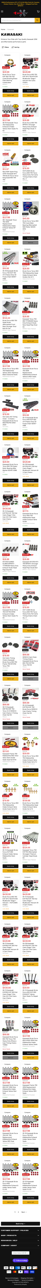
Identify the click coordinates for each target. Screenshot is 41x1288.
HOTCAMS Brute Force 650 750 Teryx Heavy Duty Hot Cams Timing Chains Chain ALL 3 (30, 175)
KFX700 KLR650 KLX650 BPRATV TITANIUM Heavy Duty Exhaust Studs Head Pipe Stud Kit (10, 566)
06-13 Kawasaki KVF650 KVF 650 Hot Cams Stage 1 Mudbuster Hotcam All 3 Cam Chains (10, 947)
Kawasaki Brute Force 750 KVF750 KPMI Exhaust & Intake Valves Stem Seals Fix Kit (10, 614)
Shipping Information (27, 1278)
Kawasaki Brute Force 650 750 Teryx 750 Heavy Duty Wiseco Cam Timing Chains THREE (10, 1041)
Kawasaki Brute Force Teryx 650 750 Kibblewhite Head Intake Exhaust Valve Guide (30, 518)
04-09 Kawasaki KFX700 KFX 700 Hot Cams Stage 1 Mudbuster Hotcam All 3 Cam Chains (30, 468)
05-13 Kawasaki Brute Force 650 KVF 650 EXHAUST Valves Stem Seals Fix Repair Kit (30, 994)
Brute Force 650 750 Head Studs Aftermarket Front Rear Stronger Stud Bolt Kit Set (10, 324)
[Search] (37, 20)
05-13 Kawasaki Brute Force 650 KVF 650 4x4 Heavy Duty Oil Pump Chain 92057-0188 (30, 422)
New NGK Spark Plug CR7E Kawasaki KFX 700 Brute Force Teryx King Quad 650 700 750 (10, 176)
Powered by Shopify (20, 1284)
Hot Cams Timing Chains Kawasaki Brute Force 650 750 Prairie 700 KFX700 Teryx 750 (10, 662)
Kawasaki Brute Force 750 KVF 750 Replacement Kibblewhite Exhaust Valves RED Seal (10, 1137)
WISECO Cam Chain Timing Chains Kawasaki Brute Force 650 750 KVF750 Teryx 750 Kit (30, 661)
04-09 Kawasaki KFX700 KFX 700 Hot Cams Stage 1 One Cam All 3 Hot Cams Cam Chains (30, 947)
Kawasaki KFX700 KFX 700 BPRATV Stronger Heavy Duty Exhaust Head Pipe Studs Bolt (30, 565)
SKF (4, 472)
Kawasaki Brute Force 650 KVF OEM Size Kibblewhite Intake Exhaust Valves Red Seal (10, 1089)
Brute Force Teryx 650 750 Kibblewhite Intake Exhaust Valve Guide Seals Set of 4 (10, 806)
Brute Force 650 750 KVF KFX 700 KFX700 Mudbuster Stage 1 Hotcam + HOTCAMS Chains (10, 901)
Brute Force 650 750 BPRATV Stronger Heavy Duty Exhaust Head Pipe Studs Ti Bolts (30, 127)
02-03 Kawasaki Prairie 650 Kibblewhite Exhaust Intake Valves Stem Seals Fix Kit (30, 1185)
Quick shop (10, 91)
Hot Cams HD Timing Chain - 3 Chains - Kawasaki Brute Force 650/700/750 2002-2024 (10, 421)
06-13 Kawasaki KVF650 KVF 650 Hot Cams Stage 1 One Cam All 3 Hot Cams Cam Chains (10, 994)
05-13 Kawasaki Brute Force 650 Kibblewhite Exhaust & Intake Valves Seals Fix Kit (10, 1185)
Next (23, 1212)
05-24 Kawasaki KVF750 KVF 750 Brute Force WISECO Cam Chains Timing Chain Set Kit (30, 709)
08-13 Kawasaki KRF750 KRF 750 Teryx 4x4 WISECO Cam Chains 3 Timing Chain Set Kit (10, 711)
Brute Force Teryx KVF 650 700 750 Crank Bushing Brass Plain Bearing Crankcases (10, 78)
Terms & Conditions (27, 1280)
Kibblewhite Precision (9, 132)
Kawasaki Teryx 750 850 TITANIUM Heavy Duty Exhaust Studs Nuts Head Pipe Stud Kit (30, 323)
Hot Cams (25, 84)
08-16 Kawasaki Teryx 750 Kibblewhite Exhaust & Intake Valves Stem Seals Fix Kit (10, 127)
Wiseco (25, 667)
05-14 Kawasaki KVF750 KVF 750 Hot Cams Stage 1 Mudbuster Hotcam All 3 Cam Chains (30, 901)
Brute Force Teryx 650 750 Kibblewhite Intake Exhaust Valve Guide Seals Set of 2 (30, 759)
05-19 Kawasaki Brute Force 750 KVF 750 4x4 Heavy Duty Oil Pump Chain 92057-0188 (10, 275)
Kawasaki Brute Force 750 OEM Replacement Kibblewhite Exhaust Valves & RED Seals (30, 373)
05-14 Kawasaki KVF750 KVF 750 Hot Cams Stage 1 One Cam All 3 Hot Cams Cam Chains (10, 515)
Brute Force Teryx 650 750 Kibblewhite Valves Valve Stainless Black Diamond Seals (10, 372)
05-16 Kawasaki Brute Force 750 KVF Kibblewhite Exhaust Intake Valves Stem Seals (30, 1137)
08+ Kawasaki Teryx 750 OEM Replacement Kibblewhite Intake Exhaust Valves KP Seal (10, 225)
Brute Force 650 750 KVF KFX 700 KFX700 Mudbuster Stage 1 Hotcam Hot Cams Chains (30, 78)
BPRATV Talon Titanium (29, 132)
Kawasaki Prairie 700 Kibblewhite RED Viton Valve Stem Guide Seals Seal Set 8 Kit (10, 757)
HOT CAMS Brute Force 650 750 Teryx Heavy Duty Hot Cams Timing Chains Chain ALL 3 (30, 614)
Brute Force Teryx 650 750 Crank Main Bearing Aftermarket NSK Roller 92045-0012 (30, 225)
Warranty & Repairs (13, 1280)
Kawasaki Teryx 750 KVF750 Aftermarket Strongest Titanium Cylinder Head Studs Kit (30, 854)
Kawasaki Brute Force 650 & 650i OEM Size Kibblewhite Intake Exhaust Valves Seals (30, 1041)
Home (3, 29)
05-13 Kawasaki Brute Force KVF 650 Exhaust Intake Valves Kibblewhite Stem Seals (10, 854)
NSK (24, 231)
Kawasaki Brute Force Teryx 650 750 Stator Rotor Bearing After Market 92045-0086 (10, 467)
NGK (4, 181)
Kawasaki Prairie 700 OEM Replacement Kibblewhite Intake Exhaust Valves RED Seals (30, 1089)
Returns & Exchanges (12, 1278)
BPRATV (5, 84)
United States (19, 1253)
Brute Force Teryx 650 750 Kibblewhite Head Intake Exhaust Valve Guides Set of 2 (30, 274)
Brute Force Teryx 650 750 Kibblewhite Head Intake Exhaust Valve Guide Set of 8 (30, 806)
